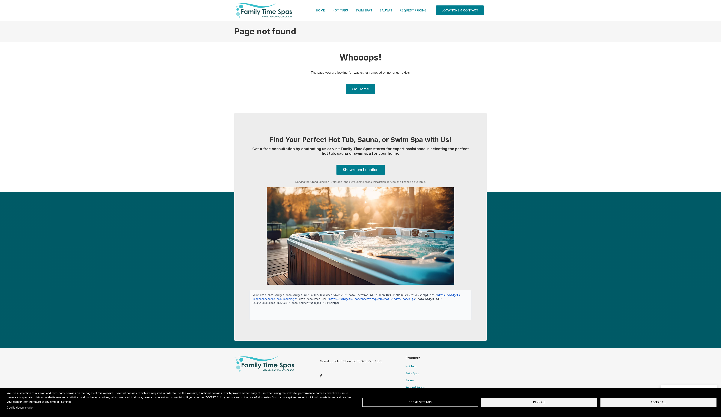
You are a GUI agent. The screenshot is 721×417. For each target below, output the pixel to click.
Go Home (360, 89)
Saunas (410, 380)
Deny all (539, 402)
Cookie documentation (20, 407)
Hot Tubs (411, 366)
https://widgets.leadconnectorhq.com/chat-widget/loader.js (372, 298)
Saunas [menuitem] (386, 10)
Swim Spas (412, 373)
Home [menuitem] (320, 10)
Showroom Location (361, 169)
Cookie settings (420, 402)
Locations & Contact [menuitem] (460, 10)
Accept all (658, 402)
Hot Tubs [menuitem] (340, 10)
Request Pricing (415, 387)
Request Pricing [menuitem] (413, 10)
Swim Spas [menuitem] (363, 10)
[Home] (263, 10)
